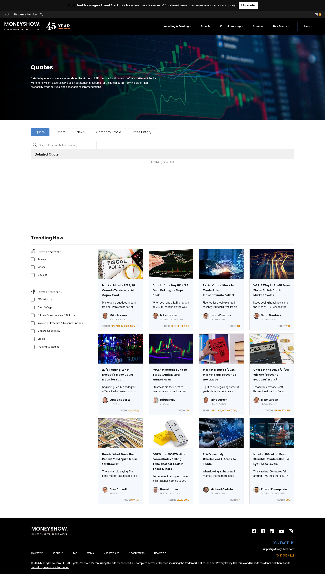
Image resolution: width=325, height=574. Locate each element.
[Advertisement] (144, 195)
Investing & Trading (176, 26)
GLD (187, 326)
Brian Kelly (167, 400)
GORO (186, 500)
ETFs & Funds (45, 299)
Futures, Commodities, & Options (56, 315)
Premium (309, 26)
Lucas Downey (220, 315)
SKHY (229, 410)
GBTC (173, 326)
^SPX (113, 326)
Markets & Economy (49, 331)
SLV (183, 326)
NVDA (132, 326)
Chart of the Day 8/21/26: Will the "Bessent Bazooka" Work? (271, 374)
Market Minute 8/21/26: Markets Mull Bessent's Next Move (219, 374)
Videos (42, 267)
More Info (248, 5)
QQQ (130, 410)
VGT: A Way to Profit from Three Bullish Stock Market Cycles (271, 290)
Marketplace (111, 553)
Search (82, 14)
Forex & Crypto (46, 307)
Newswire (160, 553)
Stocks (41, 338)
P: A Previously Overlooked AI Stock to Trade (219, 459)
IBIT (179, 326)
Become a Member (25, 14)
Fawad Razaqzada (274, 489)
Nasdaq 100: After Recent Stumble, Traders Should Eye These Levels (271, 459)
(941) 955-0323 (285, 555)
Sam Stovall (118, 489)
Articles (42, 259)
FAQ (75, 553)
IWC (187, 410)
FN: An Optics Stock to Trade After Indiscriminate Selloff (218, 290)
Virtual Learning (230, 26)
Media (90, 553)
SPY (279, 410)
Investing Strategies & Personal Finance (60, 323)
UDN (239, 410)
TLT (138, 326)
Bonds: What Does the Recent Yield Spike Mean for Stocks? (119, 459)
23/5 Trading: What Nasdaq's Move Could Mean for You (117, 374)
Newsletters (136, 553)
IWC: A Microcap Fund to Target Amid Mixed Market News (170, 374)
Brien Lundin (169, 489)
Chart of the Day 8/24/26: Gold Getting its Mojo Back (171, 290)
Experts (205, 26)
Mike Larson (118, 315)
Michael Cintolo (221, 489)
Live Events (280, 26)
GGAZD (180, 500)
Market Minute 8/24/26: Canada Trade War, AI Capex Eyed (119, 290)
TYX (234, 410)
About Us (57, 553)
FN (238, 326)
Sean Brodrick (271, 315)
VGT (288, 326)
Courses (258, 26)
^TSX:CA (119, 326)
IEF (275, 410)
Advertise (37, 553)
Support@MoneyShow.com (278, 549)
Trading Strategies (48, 346)
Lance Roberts (120, 400)
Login (7, 14)
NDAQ (136, 410)
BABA (126, 326)
